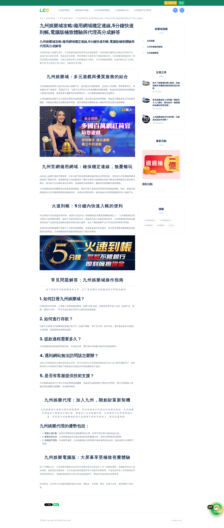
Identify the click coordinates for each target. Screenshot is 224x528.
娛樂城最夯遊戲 (82, 10)
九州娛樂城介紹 (122, 10)
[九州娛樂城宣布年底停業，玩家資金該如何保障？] (146, 119)
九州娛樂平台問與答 (142, 10)
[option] (161, 168)
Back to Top (177, 520)
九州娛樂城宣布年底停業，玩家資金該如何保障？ (166, 118)
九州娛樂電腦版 (63, 467)
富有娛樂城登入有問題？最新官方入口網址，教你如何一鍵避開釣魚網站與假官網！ (166, 102)
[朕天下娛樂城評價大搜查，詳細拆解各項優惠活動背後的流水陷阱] (146, 83)
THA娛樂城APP (165, 220)
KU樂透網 (160, 225)
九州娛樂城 (148, 225)
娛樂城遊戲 (50, 18)
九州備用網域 (64, 10)
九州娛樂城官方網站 (84, 59)
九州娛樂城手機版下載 (56, 366)
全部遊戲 (151, 41)
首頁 (41, 18)
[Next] (163, 191)
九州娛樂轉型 (153, 53)
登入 (181, 3)
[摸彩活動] (161, 164)
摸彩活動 (147, 184)
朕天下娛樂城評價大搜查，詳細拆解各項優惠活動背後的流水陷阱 (166, 85)
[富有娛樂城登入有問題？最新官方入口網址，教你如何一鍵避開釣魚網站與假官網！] (146, 100)
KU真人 (171, 225)
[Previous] (159, 191)
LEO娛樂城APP (149, 220)
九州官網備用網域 (102, 10)
